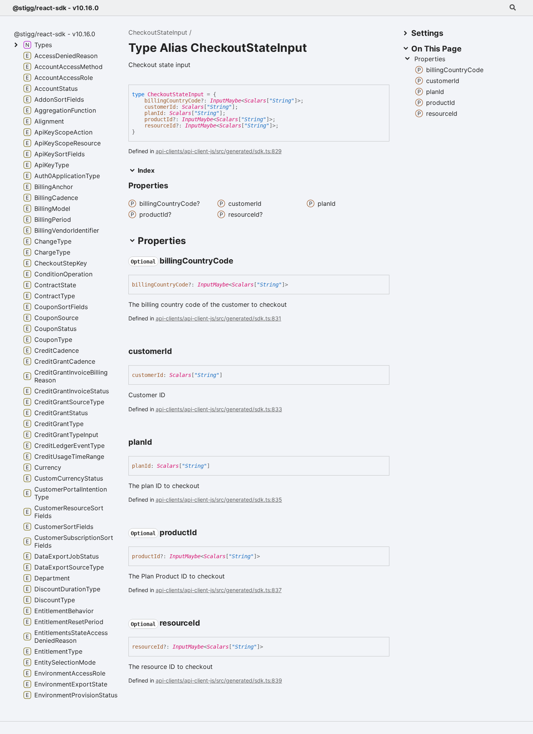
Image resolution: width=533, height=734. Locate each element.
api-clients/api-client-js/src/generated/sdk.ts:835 (219, 499)
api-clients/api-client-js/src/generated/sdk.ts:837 (219, 590)
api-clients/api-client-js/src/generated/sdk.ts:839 (219, 680)
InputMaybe (225, 100)
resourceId (160, 125)
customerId (160, 107)
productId (158, 119)
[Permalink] (240, 261)
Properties (429, 59)
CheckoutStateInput (157, 32)
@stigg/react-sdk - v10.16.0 (55, 8)
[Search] (513, 8)
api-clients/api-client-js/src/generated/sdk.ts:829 (219, 151)
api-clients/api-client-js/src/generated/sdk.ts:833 (219, 409)
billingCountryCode (172, 100)
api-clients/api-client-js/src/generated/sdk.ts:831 (218, 318)
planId (153, 113)
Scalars (255, 100)
